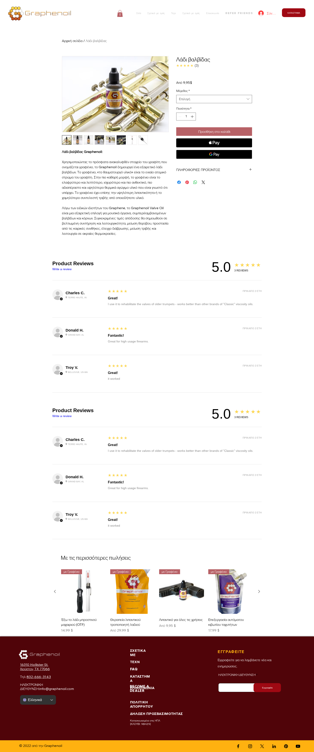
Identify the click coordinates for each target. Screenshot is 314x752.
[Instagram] (250, 746)
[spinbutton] (186, 116)
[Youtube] (298, 746)
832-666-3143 (39, 677)
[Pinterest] (286, 746)
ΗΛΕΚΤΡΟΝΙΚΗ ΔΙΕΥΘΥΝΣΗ (237, 674)
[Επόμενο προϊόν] (259, 591)
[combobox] (214, 99)
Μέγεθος (183, 91)
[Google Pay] (214, 154)
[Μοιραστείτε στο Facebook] (179, 182)
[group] (157, 601)
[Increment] (192, 116)
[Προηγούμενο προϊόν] (54, 591)
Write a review (62, 269)
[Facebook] (238, 746)
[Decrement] (179, 116)
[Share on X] (203, 182)
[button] (120, 13)
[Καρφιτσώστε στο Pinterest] (187, 182)
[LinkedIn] (274, 746)
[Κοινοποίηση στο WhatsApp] (195, 182)
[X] (262, 746)
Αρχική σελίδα (72, 41)
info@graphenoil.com (56, 689)
